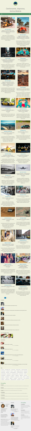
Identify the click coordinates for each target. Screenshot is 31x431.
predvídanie (12, 376)
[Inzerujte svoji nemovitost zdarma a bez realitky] (23, 103)
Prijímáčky (5, 421)
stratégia (15, 378)
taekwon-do (20, 378)
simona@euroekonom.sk (4, 408)
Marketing (6, 424)
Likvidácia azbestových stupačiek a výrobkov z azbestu (8, 156)
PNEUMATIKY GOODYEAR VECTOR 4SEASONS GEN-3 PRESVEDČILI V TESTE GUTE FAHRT (16, 364)
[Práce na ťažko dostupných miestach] (8, 190)
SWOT (4, 423)
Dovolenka (6, 425)
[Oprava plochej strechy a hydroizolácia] (23, 234)
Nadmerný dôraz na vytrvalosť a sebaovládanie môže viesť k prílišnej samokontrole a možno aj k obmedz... (25, 407)
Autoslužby (9, 58)
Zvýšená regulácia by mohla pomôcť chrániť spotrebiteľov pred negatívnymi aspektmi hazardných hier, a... (25, 417)
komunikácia (3, 375)
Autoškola (5, 420)
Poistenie (24, 194)
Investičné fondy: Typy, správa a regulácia (10, 315)
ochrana (25, 375)
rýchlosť (7, 378)
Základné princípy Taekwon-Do (9, 349)
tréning (2, 379)
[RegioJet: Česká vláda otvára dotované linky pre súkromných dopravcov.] (8, 22)
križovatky (8, 375)
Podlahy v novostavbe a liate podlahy (8, 220)
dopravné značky (20, 372)
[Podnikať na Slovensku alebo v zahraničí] (8, 103)
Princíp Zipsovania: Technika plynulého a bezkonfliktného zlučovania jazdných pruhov (16, 310)
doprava (7, 372)
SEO (5, 419)
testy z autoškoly (26, 378)
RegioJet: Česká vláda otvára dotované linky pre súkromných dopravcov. (8, 31)
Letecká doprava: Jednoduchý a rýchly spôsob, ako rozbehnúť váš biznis (23, 174)
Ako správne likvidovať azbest (23, 219)
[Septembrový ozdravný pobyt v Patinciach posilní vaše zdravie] (23, 78)
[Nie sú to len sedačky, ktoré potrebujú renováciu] (2, 304)
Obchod (4, 425)
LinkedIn (2, 412)
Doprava (10, 29)
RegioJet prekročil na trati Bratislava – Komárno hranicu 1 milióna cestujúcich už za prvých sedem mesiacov (8, 84)
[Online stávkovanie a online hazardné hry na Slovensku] (8, 236)
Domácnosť (25, 240)
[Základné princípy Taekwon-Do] (2, 348)
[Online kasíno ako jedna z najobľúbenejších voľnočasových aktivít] (23, 258)
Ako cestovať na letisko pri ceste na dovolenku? (23, 156)
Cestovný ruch (10, 131)
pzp (21, 376)
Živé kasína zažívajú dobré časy (8, 286)
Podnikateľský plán (7, 423)
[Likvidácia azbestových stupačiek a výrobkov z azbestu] (8, 148)
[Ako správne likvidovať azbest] (23, 212)
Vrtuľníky (2, 420)
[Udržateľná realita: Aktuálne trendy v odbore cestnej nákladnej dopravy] (2, 353)
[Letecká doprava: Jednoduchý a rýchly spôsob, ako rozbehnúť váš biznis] (23, 167)
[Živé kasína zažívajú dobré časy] (8, 280)
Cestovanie (5, 131)
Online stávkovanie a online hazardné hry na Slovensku (8, 245)
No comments (15, 411)
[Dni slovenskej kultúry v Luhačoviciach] (23, 52)
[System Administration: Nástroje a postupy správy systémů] (2, 318)
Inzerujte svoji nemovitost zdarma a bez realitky (23, 111)
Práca (25, 130)
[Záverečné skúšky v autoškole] (2, 343)
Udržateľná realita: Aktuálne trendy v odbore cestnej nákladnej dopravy (14, 354)
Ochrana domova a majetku (23, 196)
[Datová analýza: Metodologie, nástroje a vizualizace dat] (2, 328)
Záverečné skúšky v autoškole (8, 344)
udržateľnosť (7, 379)
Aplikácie (6, 264)
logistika (17, 375)
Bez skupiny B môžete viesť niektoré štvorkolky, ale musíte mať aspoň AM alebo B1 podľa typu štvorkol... (14, 388)
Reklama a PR (8, 419)
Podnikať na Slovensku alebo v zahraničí (7, 111)
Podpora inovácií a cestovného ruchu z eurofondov (7, 133)
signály (11, 378)
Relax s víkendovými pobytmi (8, 359)
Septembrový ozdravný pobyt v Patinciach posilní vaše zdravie (23, 89)
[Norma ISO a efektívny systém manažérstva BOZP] (8, 169)
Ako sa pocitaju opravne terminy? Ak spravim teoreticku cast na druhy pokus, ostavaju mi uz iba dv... (25, 412)
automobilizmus (7, 369)
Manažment (2, 421)
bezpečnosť (18, 369)
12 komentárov (16, 345)
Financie (5, 422)
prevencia (17, 376)
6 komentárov (16, 360)
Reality (7, 420)
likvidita (13, 375)
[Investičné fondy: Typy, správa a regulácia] (2, 313)
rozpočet (3, 378)
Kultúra (8, 424)
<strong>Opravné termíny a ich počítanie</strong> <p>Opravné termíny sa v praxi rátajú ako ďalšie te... (14, 393)
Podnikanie (5, 414)
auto (2, 369)
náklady (21, 375)
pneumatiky (7, 376)
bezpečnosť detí (24, 369)
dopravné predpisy (13, 372)
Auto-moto (6, 29)
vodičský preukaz (13, 379)
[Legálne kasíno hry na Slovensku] (8, 258)
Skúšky (2, 425)
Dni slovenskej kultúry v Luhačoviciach (23, 60)
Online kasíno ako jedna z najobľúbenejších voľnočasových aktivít (23, 266)
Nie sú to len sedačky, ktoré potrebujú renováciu (11, 305)
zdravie (18, 379)
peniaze (2, 376)
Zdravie (2, 423)
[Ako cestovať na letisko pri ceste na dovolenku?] (23, 148)
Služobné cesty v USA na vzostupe (23, 132)
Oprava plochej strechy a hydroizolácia (23, 242)
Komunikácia (9, 264)
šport (23, 379)
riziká (27, 376)
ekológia (25, 372)
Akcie (6, 58)
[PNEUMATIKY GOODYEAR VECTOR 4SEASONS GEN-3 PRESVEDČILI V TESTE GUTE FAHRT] (2, 363)
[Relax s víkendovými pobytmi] (2, 358)
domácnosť (3, 372)
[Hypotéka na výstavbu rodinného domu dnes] (23, 280)
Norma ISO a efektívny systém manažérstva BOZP (8, 177)
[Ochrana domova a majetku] (23, 189)
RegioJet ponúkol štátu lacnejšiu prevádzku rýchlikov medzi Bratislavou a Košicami (23, 37)
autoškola (13, 369)
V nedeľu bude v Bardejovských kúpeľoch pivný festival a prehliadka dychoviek (8, 60)
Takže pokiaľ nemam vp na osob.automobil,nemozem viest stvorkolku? (13, 390)
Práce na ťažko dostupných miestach (8, 199)
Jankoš (15, 420)
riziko (24, 376)
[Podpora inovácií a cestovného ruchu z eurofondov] (8, 125)
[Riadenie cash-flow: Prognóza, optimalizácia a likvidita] (2, 323)
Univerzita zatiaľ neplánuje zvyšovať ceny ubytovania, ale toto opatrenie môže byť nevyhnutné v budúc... (14, 396)
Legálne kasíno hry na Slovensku (8, 266)
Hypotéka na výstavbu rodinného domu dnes (23, 288)
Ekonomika (8, 422)
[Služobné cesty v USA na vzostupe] (23, 125)
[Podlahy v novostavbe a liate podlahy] (8, 212)
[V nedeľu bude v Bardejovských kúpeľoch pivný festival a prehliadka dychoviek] (8, 52)
